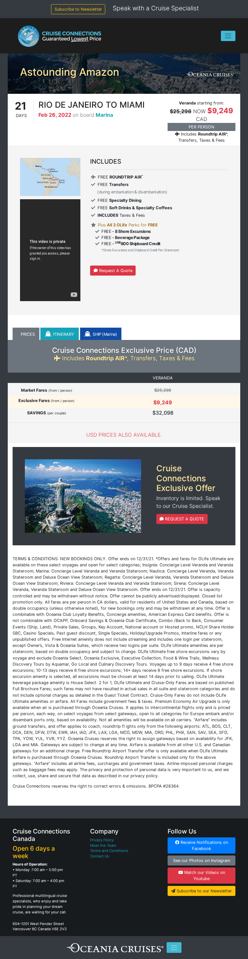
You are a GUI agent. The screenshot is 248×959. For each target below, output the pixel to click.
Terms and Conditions (109, 850)
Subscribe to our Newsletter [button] (203, 890)
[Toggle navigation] (228, 36)
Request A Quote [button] (115, 270)
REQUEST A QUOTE (184, 519)
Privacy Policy (102, 840)
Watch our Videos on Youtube (204, 875)
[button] (26, 334)
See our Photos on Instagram (201, 860)
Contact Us (99, 856)
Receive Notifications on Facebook (203, 845)
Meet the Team (103, 845)
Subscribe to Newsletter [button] (78, 9)
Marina (104, 115)
